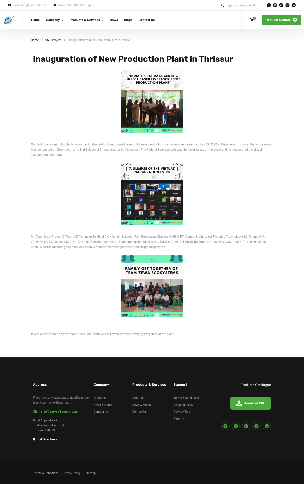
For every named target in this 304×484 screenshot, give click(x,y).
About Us (100, 397)
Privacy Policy (71, 473)
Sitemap (90, 473)
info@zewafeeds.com (34, 5)
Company (53, 20)
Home (35, 20)
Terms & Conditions (186, 397)
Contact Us (147, 20)
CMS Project (53, 40)
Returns (179, 418)
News (114, 20)
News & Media (103, 405)
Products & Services (85, 20)
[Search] (222, 5)
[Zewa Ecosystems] (8, 20)
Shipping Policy (183, 405)
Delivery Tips (182, 411)
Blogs (128, 20)
